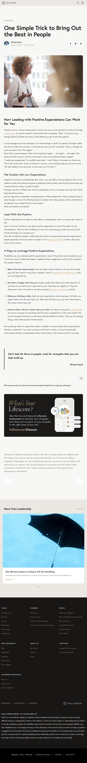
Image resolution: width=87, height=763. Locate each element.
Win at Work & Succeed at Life (70, 617)
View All (80, 509)
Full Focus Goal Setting (39, 621)
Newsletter (5, 652)
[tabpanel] (43, 548)
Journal (4, 621)
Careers (33, 652)
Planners (4, 617)
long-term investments (59, 289)
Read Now (9, 580)
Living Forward (64, 629)
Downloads (5, 661)
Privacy (70, 755)
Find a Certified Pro (66, 652)
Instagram (19, 703)
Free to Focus (35, 617)
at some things (75, 309)
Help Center (5, 684)
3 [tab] (45, 587)
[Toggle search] (78, 3)
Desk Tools (5, 629)
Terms (58, 755)
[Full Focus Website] (72, 703)
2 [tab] (42, 587)
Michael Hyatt (16, 42)
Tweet (81, 378)
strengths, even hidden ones (64, 272)
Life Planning (6, 613)
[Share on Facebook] (70, 43)
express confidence (55, 239)
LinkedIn (33, 703)
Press (32, 656)
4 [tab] (48, 587)
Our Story (34, 648)
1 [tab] (38, 587)
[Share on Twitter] (75, 43)
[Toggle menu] (82, 3)
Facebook (5, 703)
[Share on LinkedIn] (81, 43)
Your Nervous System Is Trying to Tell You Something (30, 571)
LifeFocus (33, 613)
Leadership (8, 21)
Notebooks (5, 625)
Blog (3, 648)
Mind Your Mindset (66, 613)
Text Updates (6, 665)
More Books (63, 633)
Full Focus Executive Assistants (42, 625)
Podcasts (4, 656)
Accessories (5, 633)
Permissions (43, 755)
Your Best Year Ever (66, 625)
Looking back (9, 133)
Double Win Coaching (67, 648)
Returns (4, 679)
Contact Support (7, 688)
